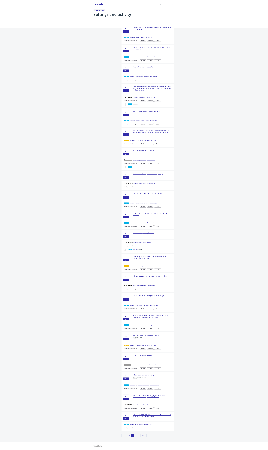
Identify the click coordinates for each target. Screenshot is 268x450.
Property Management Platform (142, 37)
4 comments (128, 97)
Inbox (151, 37)
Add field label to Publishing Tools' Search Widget (148, 296)
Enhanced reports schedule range (143, 375)
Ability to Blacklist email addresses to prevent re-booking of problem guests (152, 28)
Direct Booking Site (154, 56)
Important (151, 41)
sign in (170, 4)
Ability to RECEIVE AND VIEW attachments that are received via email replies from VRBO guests (152, 415)
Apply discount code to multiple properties (146, 111)
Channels (154, 364)
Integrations (152, 222)
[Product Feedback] (98, 4)
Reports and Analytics (154, 385)
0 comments (132, 56)
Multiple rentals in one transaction (144, 150)
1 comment (132, 76)
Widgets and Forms (151, 183)
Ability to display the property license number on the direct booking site (152, 48)
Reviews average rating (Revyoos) (143, 233)
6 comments (134, 364)
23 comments (132, 140)
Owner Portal (153, 140)
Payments (149, 404)
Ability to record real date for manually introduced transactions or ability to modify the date (149, 396)
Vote (126, 31)
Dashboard (152, 266)
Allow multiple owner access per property (146, 335)
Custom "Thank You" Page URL (143, 67)
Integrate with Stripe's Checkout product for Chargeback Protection (151, 214)
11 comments (132, 345)
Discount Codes (153, 120)
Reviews (149, 242)
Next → (143, 435)
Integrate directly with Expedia (142, 355)
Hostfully (164, 446)
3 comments (132, 37)
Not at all (143, 41)
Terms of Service (170, 446)
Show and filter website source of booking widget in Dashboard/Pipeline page (149, 257)
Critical (158, 41)
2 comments (132, 222)
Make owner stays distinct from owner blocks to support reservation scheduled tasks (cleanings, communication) (151, 131)
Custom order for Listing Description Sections (147, 193)
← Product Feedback (99, 10)
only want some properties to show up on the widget (150, 276)
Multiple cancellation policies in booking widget (148, 174)
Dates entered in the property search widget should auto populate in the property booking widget (151, 316)
